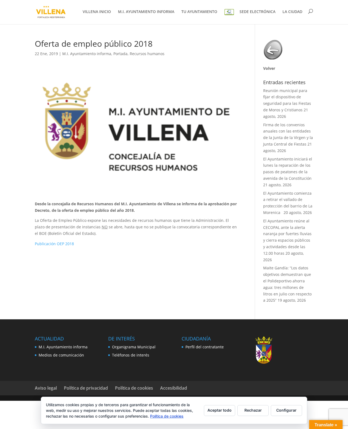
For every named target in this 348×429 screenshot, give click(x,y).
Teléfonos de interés (130, 355)
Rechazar (253, 410)
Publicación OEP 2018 (54, 243)
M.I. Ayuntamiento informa (86, 53)
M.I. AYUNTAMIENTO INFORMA (146, 12)
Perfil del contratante (204, 346)
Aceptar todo (219, 410)
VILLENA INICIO (97, 12)
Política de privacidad (86, 388)
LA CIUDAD (292, 12)
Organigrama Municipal (134, 346)
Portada (120, 53)
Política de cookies (134, 388)
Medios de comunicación (61, 355)
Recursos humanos (147, 53)
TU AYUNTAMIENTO (199, 12)
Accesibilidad (173, 388)
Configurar (286, 410)
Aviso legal (46, 388)
